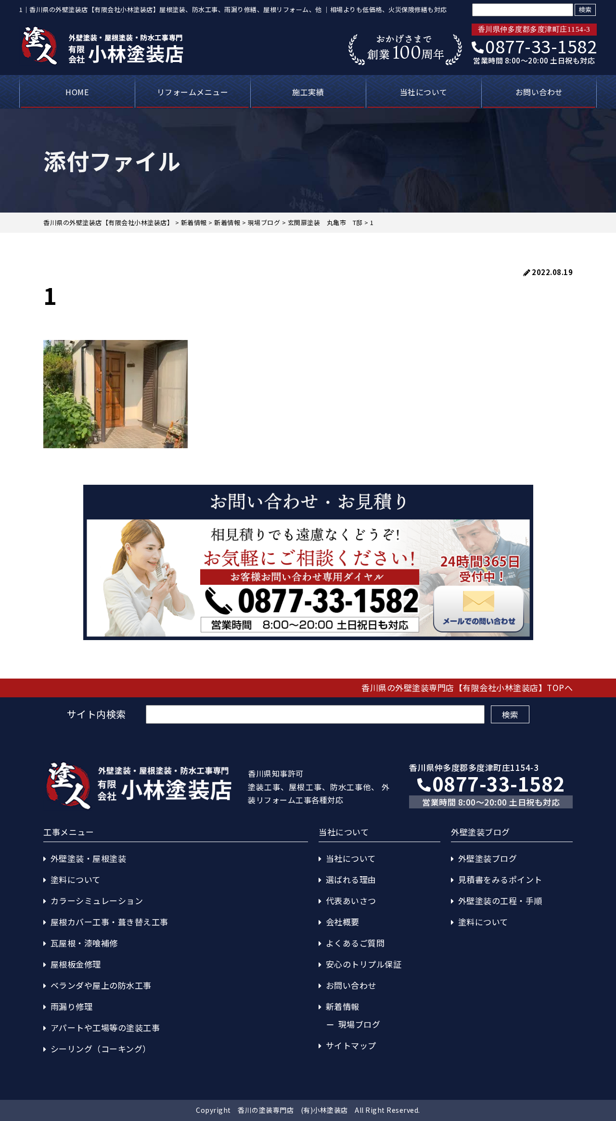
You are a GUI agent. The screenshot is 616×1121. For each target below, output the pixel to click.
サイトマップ (351, 1045)
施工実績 (308, 92)
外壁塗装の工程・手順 (500, 900)
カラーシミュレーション (97, 900)
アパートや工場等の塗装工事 (105, 1027)
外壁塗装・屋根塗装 (89, 858)
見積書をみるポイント (500, 879)
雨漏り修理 (72, 1006)
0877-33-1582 (541, 45)
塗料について (76, 879)
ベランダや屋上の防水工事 (101, 985)
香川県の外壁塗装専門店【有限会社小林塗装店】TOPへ (467, 687)
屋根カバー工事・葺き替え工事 (109, 922)
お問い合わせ (539, 92)
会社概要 (342, 922)
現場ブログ (359, 1024)
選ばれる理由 (351, 879)
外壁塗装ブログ (487, 858)
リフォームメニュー (193, 92)
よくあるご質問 (355, 943)
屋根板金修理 (76, 964)
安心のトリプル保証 (364, 964)
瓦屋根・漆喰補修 (84, 943)
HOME (77, 92)
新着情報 (342, 1006)
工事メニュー (68, 832)
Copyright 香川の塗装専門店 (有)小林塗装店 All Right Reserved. (308, 1110)
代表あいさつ (351, 900)
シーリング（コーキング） (101, 1049)
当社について (424, 92)
